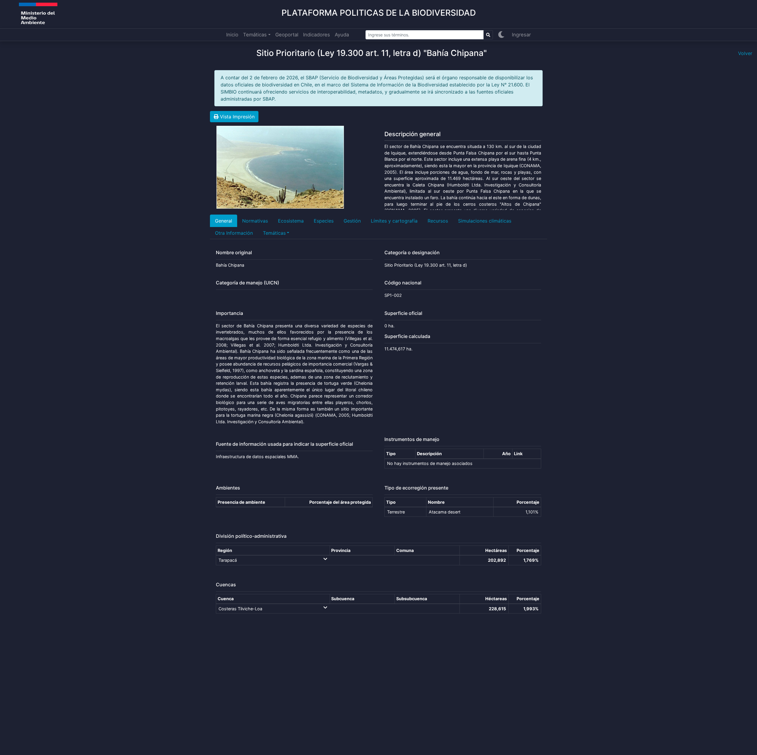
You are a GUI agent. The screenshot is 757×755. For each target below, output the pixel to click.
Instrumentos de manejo (411, 439)
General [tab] (223, 221)
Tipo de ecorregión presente (416, 488)
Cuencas (226, 584)
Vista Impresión (237, 117)
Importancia (229, 313)
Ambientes (228, 488)
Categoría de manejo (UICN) (247, 283)
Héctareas (496, 598)
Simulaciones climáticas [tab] (484, 221)
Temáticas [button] (255, 35)
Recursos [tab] (438, 221)
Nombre (436, 502)
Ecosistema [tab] (291, 221)
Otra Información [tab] (234, 233)
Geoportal (286, 35)
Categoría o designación (412, 252)
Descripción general (412, 134)
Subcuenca (342, 598)
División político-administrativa (251, 536)
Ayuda (342, 35)
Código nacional (402, 283)
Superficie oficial (403, 313)
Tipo (391, 453)
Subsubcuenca (411, 598)
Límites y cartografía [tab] (394, 221)
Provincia (340, 550)
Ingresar (521, 35)
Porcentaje (528, 502)
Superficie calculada (407, 336)
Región (225, 550)
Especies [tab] (324, 221)
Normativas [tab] (255, 221)
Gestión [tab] (352, 221)
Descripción (429, 453)
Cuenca (226, 598)
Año (506, 453)
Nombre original (234, 252)
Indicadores (316, 35)
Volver (745, 53)
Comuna (405, 550)
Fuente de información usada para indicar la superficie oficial (284, 444)
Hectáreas (496, 550)
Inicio (232, 35)
